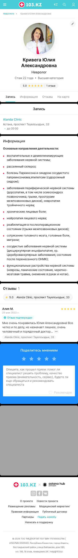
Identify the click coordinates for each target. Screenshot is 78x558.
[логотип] (30, 4)
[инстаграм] (33, 493)
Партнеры (28, 516)
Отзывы (47, 97)
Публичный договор (54, 511)
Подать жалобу (47, 516)
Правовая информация (25, 511)
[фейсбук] (39, 493)
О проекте (26, 500)
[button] (60, 392)
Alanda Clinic (12, 119)
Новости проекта (47, 500)
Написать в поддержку (39, 522)
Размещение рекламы (21, 506)
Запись (10, 97)
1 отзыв (50, 85)
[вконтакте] (45, 493)
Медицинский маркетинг (54, 506)
